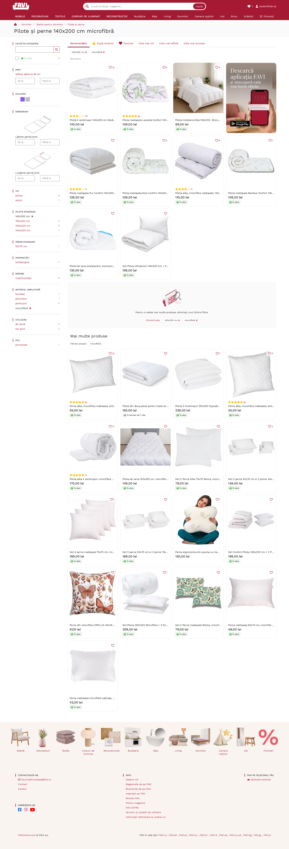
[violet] (22, 99)
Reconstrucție (112, 750)
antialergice (22, 262)
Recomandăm (78, 43)
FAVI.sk (173, 835)
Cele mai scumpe (194, 43)
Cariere (22, 789)
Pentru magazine (135, 803)
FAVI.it (214, 835)
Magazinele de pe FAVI (138, 784)
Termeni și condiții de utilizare (143, 812)
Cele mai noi (146, 43)
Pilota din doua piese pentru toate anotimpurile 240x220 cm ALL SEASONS (166, 406)
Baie (155, 750)
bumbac (20, 294)
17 (113, 426)
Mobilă (20, 750)
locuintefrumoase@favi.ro (36, 779)
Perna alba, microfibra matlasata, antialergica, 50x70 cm (102, 406)
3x (86, 402)
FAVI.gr (258, 835)
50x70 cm (21, 246)
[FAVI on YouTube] (32, 809)
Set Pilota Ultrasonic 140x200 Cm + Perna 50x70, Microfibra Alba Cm (162, 266)
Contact (22, 784)
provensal (21, 344)
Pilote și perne (76, 24)
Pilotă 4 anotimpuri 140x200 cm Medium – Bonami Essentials (106, 120)
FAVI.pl (183, 835)
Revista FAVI (133, 798)
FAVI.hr (204, 835)
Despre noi (132, 779)
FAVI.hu (193, 835)
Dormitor (26, 24)
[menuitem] (20, 16)
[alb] (17, 99)
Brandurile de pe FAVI (138, 789)
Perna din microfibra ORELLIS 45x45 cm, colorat (98, 625)
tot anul (20, 328)
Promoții (268, 750)
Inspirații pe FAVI (135, 793)
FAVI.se (223, 835)
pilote (18, 195)
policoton (21, 298)
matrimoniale (23, 278)
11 (272, 353)
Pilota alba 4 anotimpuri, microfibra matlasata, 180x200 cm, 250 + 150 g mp (114, 479)
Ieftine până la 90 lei (27, 74)
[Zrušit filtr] (32, 216)
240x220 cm (22, 230)
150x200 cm (22, 221)
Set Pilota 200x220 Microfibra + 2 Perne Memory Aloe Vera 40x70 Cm (163, 625)
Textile (65, 750)
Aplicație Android (261, 779)
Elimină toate (153, 320)
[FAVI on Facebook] (19, 809)
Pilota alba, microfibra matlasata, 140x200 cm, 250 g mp (208, 193)
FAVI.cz (163, 835)
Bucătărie (133, 750)
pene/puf (21, 303)
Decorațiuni (43, 750)
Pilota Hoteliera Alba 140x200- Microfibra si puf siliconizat (209, 120)
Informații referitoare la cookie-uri (146, 817)
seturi (18, 200)
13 (113, 67)
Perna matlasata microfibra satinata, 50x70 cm (97, 698)
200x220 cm (22, 225)
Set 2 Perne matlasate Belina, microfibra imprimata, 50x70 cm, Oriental (217, 625)
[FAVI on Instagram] (25, 809)
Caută (199, 6)
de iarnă (20, 324)
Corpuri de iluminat (88, 752)
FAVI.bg (247, 835)
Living (178, 750)
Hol (246, 750)
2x (139, 116)
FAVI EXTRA (132, 807)
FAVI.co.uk (235, 835)
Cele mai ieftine (168, 43)
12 (113, 353)
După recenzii (105, 43)
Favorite (128, 43)
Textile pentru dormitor (49, 24)
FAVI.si (267, 835)
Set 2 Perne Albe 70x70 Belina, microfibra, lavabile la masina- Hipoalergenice (220, 479)
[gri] (28, 99)
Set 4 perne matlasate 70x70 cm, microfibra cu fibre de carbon (107, 552)
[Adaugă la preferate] (113, 140)
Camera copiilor (223, 752)
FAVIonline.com (26, 835)
